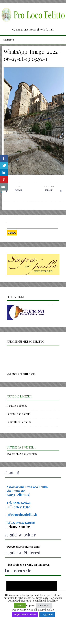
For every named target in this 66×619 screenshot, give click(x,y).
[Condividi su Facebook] (4, 158)
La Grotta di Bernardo (19, 422)
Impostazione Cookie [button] (25, 614)
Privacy (12, 527)
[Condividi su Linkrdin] (4, 172)
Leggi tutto (47, 614)
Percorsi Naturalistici (18, 413)
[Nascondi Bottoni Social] (1, 192)
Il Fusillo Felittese (17, 405)
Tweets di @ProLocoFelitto (22, 453)
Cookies (24, 527)
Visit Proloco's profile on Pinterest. (28, 564)
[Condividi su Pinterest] (4, 179)
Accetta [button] (20, 605)
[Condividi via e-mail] (4, 187)
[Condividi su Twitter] (4, 165)
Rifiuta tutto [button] (44, 605)
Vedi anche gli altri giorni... (22, 373)
